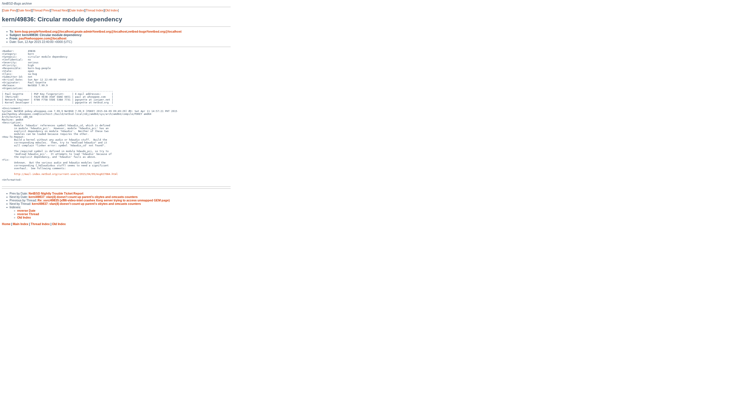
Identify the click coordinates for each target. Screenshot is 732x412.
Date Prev (9, 10)
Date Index (76, 10)
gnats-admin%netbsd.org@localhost (100, 31)
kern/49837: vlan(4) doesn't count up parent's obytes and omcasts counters (83, 197)
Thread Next (59, 10)
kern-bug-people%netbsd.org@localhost (44, 31)
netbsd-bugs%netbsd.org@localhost (154, 31)
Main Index (20, 224)
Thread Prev (41, 10)
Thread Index (95, 10)
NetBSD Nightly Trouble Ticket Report (56, 193)
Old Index (111, 10)
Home (6, 224)
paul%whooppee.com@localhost (42, 38)
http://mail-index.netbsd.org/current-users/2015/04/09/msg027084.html (66, 174)
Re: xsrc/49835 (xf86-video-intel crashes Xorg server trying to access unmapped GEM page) (104, 200)
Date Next (24, 10)
